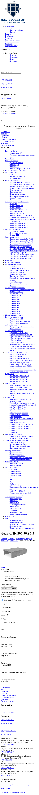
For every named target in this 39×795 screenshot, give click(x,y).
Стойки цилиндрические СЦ (20, 426)
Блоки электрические (17, 442)
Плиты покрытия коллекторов (21, 458)
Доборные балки (16, 454)
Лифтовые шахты (11, 383)
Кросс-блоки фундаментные (20, 495)
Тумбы (12, 395)
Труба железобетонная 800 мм (21, 335)
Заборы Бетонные (11, 325)
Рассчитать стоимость (9, 588)
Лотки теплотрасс (16, 206)
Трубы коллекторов (17, 342)
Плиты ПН (14, 501)
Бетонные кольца (11, 180)
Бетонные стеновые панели (15, 170)
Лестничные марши (12, 229)
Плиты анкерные (16, 499)
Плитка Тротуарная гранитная (21, 247)
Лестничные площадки (18, 233)
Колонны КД (14, 309)
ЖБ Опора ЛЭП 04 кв (18, 409)
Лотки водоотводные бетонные (16, 202)
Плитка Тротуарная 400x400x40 (21, 243)
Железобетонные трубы (14, 331)
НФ (11, 479)
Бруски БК (13, 510)
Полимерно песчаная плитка (20, 245)
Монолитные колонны (18, 294)
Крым (12, 59)
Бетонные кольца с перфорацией (22, 184)
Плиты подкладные (17, 213)
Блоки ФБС (9, 159)
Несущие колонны (16, 292)
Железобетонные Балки (14, 264)
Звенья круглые (15, 368)
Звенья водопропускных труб (16, 352)
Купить (3, 567)
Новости (13, 32)
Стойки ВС (14, 432)
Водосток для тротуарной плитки (22, 249)
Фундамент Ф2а (15, 471)
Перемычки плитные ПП (19, 378)
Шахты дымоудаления (18, 448)
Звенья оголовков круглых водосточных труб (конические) (21, 359)
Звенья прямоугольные (18, 354)
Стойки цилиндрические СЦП (21, 428)
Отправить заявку (11, 46)
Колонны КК (14, 299)
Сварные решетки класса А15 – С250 (23, 217)
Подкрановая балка (17, 276)
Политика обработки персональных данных (17, 785)
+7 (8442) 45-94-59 (7, 768)
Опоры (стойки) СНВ (18, 422)
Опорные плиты (16, 200)
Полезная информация (18, 30)
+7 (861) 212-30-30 (7, 84)
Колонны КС (14, 297)
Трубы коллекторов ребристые (21, 346)
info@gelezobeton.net (8, 731)
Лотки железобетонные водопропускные (18, 211)
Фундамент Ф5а (15, 473)
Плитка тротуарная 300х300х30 (21, 241)
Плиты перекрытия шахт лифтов (22, 393)
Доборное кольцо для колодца (21, 186)
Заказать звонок (7, 87)
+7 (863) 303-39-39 (7, 80)
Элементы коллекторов (13, 450)
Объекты (8, 38)
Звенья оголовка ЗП (17, 356)
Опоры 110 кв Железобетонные (21, 419)
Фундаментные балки (18, 274)
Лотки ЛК (13, 204)
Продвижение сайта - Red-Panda (13, 792)
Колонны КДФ (15, 313)
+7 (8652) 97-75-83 (7, 775)
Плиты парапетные (17, 465)
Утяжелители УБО (16, 319)
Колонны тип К (15, 296)
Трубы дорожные (16, 340)
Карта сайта (5, 788)
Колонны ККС (15, 301)
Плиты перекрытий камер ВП (21, 215)
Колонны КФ (14, 307)
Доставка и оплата (12, 42)
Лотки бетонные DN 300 (19, 225)
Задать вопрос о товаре (22, 600)
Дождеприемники (16, 522)
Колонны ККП (15, 303)
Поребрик (9, 260)
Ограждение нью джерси (19, 438)
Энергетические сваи (17, 176)
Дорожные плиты (16, 163)
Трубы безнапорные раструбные (21, 337)
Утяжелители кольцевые (19, 323)
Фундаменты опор (12, 467)
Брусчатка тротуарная (18, 253)
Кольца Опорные (16, 198)
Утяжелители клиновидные (20, 321)
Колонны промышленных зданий (22, 290)
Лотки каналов (15, 208)
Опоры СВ (14, 421)
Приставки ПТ (15, 506)
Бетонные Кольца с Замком (20, 182)
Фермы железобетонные (19, 284)
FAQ (11, 28)
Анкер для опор (15, 508)
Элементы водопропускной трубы (22, 344)
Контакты (8, 44)
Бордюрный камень (12, 262)
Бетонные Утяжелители (14, 317)
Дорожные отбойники (13, 434)
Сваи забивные (10, 172)
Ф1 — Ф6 (13, 469)
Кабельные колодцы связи (19, 196)
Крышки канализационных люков (22, 528)
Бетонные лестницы (17, 231)
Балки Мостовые (16, 282)
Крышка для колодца (17, 194)
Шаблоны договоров (13, 40)
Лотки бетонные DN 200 (19, 227)
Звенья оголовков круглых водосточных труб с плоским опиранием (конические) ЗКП (21, 364)
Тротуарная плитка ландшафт (20, 258)
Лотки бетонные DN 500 (19, 223)
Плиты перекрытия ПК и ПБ (20, 169)
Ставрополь (14, 57)
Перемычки (9, 374)
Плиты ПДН (14, 165)
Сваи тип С (14, 174)
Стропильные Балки (17, 268)
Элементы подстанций (13, 497)
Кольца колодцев (16, 190)
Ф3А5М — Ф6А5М (17, 485)
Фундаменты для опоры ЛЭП (20, 493)
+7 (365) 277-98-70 (7, 752)
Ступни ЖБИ (15, 235)
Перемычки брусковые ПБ (19, 376)
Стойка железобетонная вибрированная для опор (19, 412)
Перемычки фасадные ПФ (19, 381)
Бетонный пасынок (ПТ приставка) (23, 405)
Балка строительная (17, 272)
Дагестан (13, 55)
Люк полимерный (16, 520)
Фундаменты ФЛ (16, 153)
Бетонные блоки (11, 151)
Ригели (12, 266)
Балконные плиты (12, 462)
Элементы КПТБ (16, 512)
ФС (11, 481)
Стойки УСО (14, 430)
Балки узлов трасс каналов (19, 270)
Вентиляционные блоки (18, 444)
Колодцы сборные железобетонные (23, 188)
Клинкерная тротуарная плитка (21, 256)
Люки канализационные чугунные (22, 524)
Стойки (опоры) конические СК (21, 424)
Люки (7, 518)
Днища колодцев (16, 192)
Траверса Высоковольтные (19, 415)
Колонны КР (14, 305)
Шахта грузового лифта (18, 387)
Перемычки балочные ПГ (19, 380)
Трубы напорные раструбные (20, 338)
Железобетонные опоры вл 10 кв (22, 403)
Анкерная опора (16, 417)
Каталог (8, 34)
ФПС (11, 483)
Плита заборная (15, 329)
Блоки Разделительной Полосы (21, 436)
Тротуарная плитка (12, 237)
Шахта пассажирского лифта (20, 385)
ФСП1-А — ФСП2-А (17, 491)
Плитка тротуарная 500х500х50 (21, 239)
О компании (9, 26)
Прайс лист (9, 36)
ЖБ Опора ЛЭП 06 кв (18, 407)
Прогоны (13, 286)
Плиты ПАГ (14, 167)
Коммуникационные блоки (20, 446)
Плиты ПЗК (9, 516)
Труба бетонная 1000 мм (19, 333)
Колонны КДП (15, 311)
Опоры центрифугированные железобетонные (20, 400)
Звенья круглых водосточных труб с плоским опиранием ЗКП (23, 371)
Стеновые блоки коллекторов (20, 460)
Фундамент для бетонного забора (22, 327)
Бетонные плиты (11, 161)
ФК (11, 477)
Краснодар (13, 61)
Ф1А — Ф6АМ (15, 475)
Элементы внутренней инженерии (18, 440)
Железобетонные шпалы (14, 315)
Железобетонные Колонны (15, 288)
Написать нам (6, 98)
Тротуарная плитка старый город (22, 254)
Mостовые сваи (15, 178)
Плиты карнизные (16, 464)
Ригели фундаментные (18, 505)
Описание (7, 600)
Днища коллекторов (17, 452)
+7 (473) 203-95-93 (7, 760)
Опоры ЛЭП (10, 397)
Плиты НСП (14, 503)
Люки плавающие (16, 526)
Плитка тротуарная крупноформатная (23, 251)
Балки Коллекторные (17, 456)
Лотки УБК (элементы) (18, 514)
